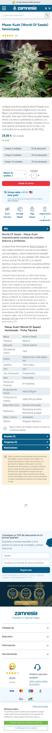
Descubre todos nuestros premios (26, 603)
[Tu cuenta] (46, 8)
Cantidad (34, 171)
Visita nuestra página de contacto (38, 682)
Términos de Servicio (18, 577)
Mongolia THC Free (10, 318)
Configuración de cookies (26, 728)
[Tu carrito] (49, 8)
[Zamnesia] (25, 8)
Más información (13, 200)
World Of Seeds (37, 246)
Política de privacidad (40, 706)
